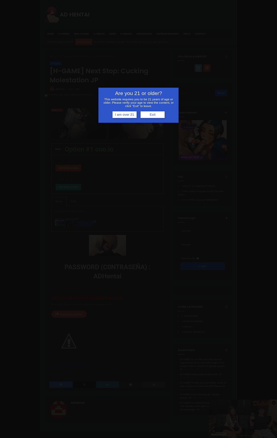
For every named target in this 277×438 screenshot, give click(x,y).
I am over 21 (124, 115)
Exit (152, 115)
